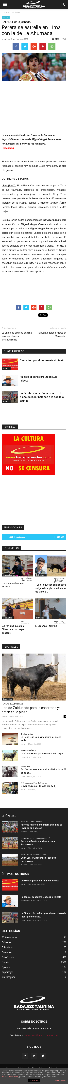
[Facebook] (25, 1056)
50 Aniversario (9, 937)
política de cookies (10, 1077)
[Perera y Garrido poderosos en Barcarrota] (10, 843)
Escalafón (7, 952)
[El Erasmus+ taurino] (51, 608)
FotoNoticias (9, 957)
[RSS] (34, 1056)
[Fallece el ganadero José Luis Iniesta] (10, 380)
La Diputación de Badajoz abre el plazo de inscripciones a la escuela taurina (42, 396)
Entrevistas (7, 575)
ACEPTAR (34, 1081)
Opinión (6, 967)
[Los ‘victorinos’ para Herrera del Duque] (10, 755)
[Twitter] (43, 1056)
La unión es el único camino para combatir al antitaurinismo (17, 336)
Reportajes (7, 699)
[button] (63, 4)
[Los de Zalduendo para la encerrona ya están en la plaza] (34, 677)
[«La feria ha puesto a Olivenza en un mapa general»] (17, 608)
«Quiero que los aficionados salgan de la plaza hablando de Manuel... (50, 588)
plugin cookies (60, 1080)
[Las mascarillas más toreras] (17, 565)
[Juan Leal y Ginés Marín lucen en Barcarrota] (10, 860)
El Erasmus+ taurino (46, 626)
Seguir (60, 537)
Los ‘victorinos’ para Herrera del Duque (42, 753)
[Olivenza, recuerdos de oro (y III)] (10, 788)
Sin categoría (9, 976)
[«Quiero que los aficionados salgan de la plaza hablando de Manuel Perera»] (51, 565)
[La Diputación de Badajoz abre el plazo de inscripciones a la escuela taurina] (10, 397)
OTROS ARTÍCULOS (14, 351)
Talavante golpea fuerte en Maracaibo (51, 334)
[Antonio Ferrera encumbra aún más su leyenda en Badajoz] (10, 826)
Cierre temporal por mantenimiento (42, 360)
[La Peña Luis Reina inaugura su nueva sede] (10, 739)
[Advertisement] (34, 106)
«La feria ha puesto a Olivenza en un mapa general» (13, 629)
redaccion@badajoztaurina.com (41, 1035)
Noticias (6, 17)
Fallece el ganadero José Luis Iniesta (41, 897)
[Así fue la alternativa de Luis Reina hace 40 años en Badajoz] (10, 771)
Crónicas (6, 942)
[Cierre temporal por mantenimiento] (10, 364)
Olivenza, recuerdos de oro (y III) (38, 786)
